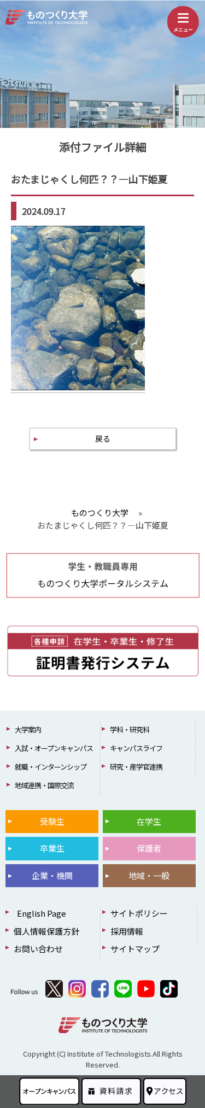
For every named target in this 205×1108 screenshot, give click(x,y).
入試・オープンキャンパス (54, 748)
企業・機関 (52, 875)
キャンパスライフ (136, 748)
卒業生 (52, 848)
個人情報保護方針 (46, 931)
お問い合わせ (38, 948)
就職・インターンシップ (50, 766)
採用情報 (126, 931)
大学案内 (28, 729)
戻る (102, 438)
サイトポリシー (139, 913)
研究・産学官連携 (136, 766)
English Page (40, 913)
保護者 (149, 848)
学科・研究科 (129, 729)
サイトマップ (135, 948)
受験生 (52, 821)
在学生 (149, 821)
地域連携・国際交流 (44, 785)
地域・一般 (148, 875)
